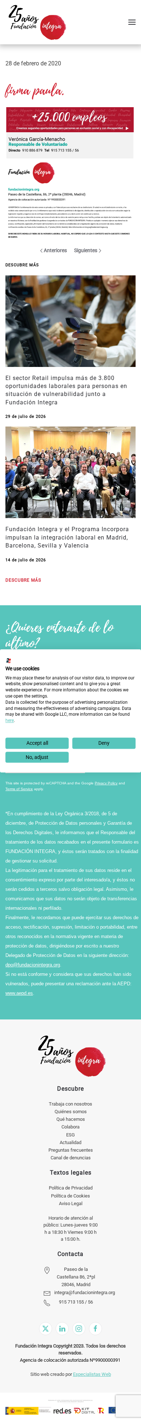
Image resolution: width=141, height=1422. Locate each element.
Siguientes (85, 250)
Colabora (70, 1127)
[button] (132, 22)
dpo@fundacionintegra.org (32, 964)
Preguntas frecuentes (70, 1150)
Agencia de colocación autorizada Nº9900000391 (70, 1360)
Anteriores (55, 250)
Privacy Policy (106, 783)
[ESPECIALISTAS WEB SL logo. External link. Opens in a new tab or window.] (8, 660)
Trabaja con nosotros (70, 1104)
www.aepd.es (19, 993)
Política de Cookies (70, 1196)
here (9, 720)
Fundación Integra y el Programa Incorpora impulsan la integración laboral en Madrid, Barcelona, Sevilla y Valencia (67, 537)
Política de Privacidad (71, 1188)
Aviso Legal (70, 1203)
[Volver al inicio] (37, 22)
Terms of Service (19, 789)
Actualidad (70, 1142)
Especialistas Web (92, 1374)
